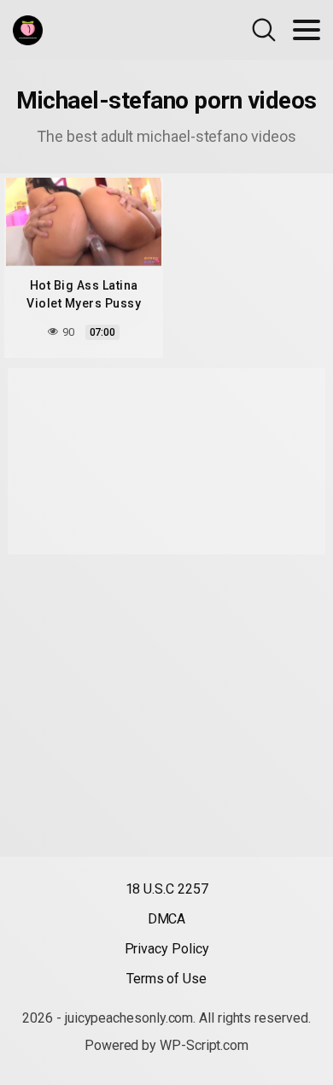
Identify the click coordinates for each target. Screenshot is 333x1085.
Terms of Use (166, 979)
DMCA (167, 919)
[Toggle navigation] (306, 30)
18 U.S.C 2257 (167, 889)
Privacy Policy (167, 949)
